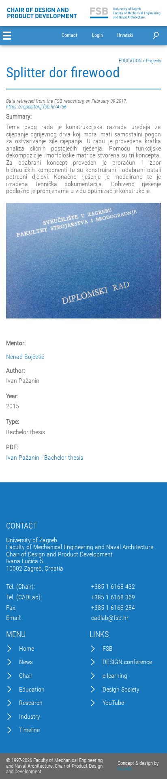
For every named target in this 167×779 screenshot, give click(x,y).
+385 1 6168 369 (113, 597)
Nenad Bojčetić (25, 357)
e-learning (115, 675)
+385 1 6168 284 (113, 607)
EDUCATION (130, 61)
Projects (153, 61)
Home (26, 648)
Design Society (121, 689)
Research (31, 703)
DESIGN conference (127, 662)
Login (97, 35)
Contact (69, 35)
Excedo (125, 769)
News (26, 662)
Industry (29, 716)
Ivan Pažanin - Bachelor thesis (44, 457)
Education (32, 689)
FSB (108, 648)
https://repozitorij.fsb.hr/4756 (36, 107)
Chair (25, 675)
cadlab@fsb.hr (109, 618)
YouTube (113, 703)
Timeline (29, 730)
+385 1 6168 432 (113, 586)
